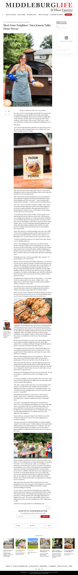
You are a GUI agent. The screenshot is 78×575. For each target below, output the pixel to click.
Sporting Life (43, 551)
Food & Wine (6, 22)
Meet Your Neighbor (25, 22)
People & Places (7, 551)
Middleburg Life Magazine (62, 53)
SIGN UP (45, 516)
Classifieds (52, 566)
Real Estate (30, 550)
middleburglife (71, 53)
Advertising (43, 566)
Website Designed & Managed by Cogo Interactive (39, 573)
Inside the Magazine (15, 22)
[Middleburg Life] (39, 7)
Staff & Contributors (20, 566)
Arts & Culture (55, 550)
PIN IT (33, 161)
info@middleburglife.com (48, 572)
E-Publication (33, 566)
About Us (9, 566)
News (70, 566)
